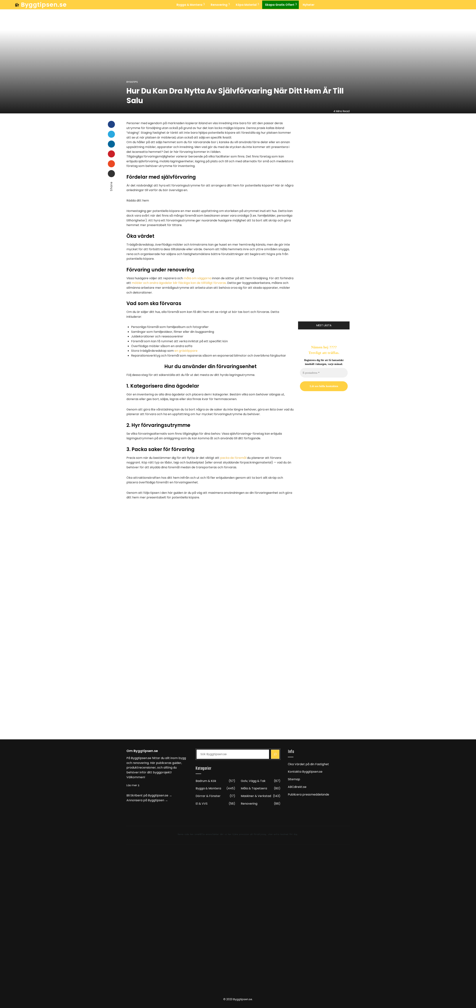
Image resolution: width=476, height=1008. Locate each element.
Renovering (219, 5)
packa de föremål (233, 458)
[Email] (111, 173)
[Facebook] (111, 124)
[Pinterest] (111, 153)
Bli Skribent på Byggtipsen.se (147, 795)
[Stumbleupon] (111, 163)
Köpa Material (246, 5)
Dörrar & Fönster (215, 796)
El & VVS (215, 804)
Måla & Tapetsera (260, 788)
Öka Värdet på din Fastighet (308, 764)
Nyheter (308, 5)
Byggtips (132, 82)
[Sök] (275, 754)
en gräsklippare (185, 351)
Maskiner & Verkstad (260, 796)
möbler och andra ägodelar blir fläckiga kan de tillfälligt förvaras (179, 283)
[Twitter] (111, 134)
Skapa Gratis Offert (279, 5)
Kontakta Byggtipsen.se (305, 771)
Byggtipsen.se (44, 4)
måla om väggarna (197, 278)
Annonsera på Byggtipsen (145, 800)
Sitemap (294, 779)
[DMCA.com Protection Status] (238, 923)
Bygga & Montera (189, 5)
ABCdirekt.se (297, 787)
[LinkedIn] (111, 144)
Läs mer (131, 785)
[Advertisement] (324, 593)
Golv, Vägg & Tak (260, 781)
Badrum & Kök (215, 781)
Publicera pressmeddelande (308, 794)
